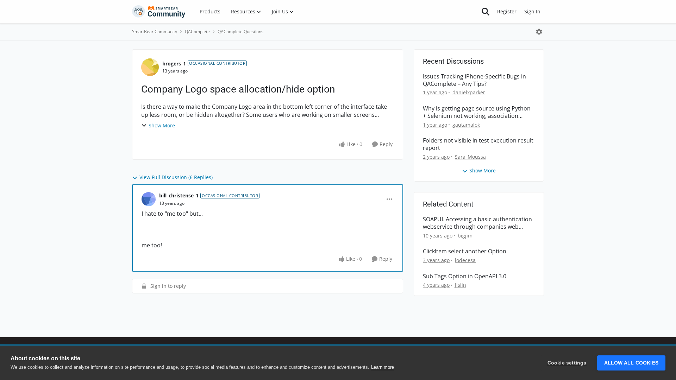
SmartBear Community (154, 31)
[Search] (485, 11)
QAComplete (197, 31)
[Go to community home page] (159, 11)
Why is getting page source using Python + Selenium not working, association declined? (477, 112)
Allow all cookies (631, 363)
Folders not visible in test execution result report (478, 144)
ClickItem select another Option (464, 251)
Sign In (532, 11)
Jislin (460, 284)
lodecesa (465, 260)
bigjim (465, 235)
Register (507, 11)
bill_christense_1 (179, 195)
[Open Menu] (539, 32)
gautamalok (466, 124)
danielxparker (468, 92)
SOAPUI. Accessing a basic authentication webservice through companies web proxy (477, 223)
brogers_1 (174, 63)
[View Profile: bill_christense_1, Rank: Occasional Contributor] (149, 199)
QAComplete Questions (240, 31)
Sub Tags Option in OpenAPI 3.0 (464, 276)
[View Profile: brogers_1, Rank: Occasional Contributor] (150, 67)
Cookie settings (567, 363)
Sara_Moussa (470, 156)
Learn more (382, 367)
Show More (162, 125)
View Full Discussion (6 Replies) (176, 177)
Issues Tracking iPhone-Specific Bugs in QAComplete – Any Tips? (474, 80)
